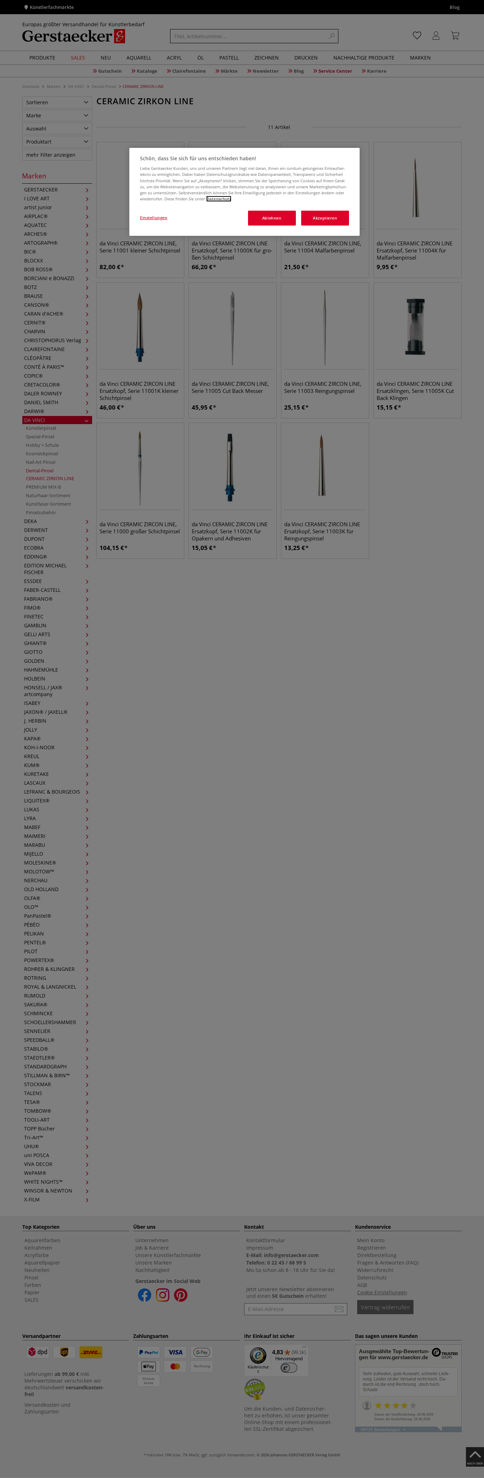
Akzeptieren (325, 218)
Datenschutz (219, 198)
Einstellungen (153, 217)
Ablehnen (272, 218)
